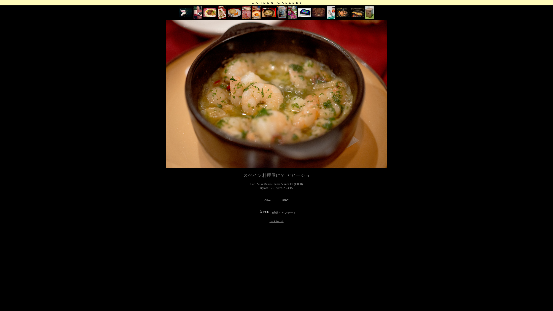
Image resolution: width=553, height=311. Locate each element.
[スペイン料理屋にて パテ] (222, 18)
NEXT (268, 199)
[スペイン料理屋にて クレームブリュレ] (256, 18)
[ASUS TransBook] (304, 15)
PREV (285, 199)
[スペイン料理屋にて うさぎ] (209, 15)
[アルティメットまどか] (185, 15)
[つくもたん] (331, 18)
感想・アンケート (284, 212)
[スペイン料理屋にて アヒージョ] (269, 16)
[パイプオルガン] (318, 15)
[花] (292, 18)
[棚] (369, 18)
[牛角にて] (343, 15)
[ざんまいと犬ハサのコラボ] (282, 18)
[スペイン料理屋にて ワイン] (198, 18)
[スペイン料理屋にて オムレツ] (234, 15)
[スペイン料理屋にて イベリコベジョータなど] (246, 18)
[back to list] (276, 221)
